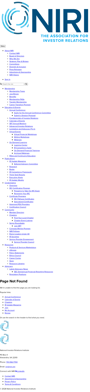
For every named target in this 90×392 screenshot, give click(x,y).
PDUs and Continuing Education (22, 156)
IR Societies (14, 236)
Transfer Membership (18, 102)
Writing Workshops (21, 137)
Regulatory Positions (17, 274)
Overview (13, 185)
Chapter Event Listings (23, 220)
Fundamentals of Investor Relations (23, 118)
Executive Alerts (16, 177)
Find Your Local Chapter (24, 217)
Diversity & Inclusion (17, 66)
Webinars (18, 139)
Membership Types (17, 91)
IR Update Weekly (16, 180)
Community (9, 209)
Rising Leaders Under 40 (19, 234)
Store (11, 261)
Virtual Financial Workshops (25, 134)
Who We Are (14, 58)
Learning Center (20, 145)
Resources (9, 244)
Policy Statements (16, 252)
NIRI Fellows (14, 231)
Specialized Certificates (23, 201)
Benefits (12, 96)
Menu (3, 46)
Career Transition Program (20, 104)
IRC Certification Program (19, 188)
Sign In (7, 79)
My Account (10, 310)
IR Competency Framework (20, 172)
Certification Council (17, 207)
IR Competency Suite (22, 147)
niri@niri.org (10, 366)
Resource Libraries (16, 263)
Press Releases (15, 69)
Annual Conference (17, 110)
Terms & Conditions (13, 384)
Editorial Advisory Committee (26, 164)
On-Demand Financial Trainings (27, 150)
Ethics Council (15, 255)
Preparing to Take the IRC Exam (27, 191)
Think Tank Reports (17, 174)
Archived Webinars (21, 153)
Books (11, 169)
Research (13, 166)
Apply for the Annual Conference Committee (32, 112)
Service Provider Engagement (21, 239)
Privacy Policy (10, 381)
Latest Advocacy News (18, 269)
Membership (10, 88)
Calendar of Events (17, 121)
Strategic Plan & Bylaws (18, 61)
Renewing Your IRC (22, 193)
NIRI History (14, 75)
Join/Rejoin (14, 94)
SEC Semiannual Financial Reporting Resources (33, 271)
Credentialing (10, 182)
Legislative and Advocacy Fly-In (22, 129)
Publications (10, 158)
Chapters (13, 215)
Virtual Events (15, 131)
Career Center (15, 258)
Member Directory (16, 212)
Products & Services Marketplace (22, 247)
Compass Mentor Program (19, 228)
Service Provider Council (24, 242)
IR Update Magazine (17, 161)
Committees (14, 64)
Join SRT (17, 226)
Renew (7, 313)
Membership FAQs (16, 99)
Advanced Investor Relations (21, 126)
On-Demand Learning (18, 142)
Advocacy (9, 266)
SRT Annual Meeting (17, 123)
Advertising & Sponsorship (20, 72)
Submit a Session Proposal (25, 115)
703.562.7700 (12, 362)
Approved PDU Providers (19, 204)
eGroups (12, 250)
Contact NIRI (14, 53)
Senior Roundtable (17, 223)
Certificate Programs (17, 196)
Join (6, 307)
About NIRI (9, 50)
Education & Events (13, 107)
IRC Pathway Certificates (24, 199)
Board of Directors (16, 56)
